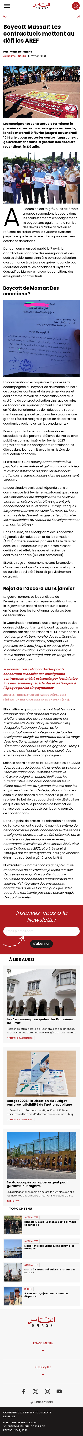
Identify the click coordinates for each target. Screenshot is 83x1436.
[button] (76, 6)
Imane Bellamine (20, 52)
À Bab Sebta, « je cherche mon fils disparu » (46, 1295)
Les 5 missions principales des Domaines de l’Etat (40, 1021)
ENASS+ (21, 56)
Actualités (9, 56)
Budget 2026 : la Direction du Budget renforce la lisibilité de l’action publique (39, 1103)
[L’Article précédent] (21, 16)
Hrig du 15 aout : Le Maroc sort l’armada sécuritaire (50, 1223)
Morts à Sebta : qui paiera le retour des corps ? (49, 1271)
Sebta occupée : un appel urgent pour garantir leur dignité (37, 1184)
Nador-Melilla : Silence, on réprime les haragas (49, 1247)
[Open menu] (7, 6)
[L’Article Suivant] (62, 16)
